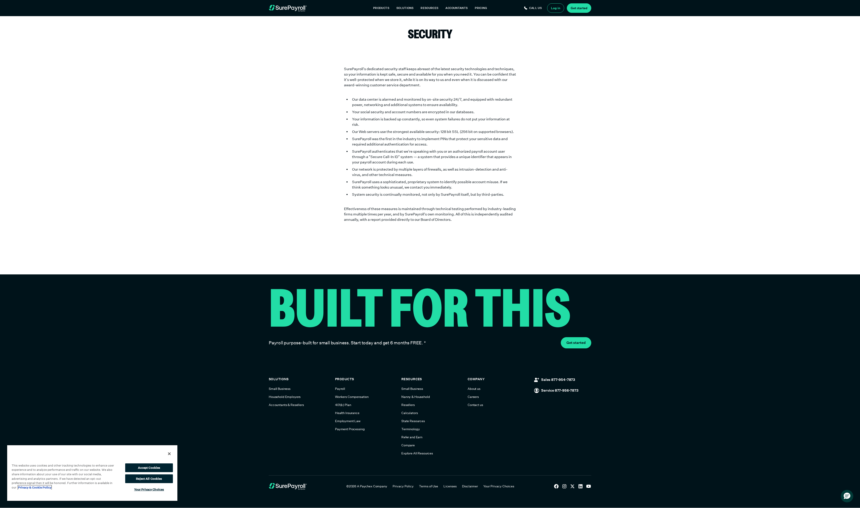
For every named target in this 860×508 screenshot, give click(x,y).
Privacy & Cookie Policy (34, 487)
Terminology (410, 429)
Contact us (475, 405)
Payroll (340, 389)
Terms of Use (428, 486)
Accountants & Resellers (286, 405)
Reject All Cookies (149, 479)
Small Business (279, 389)
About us (474, 389)
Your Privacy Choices (498, 486)
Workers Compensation (352, 397)
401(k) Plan (343, 405)
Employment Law (348, 421)
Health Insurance (347, 413)
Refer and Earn (411, 437)
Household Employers (285, 397)
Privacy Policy (403, 486)
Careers (473, 397)
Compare (408, 445)
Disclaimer (470, 486)
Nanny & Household (415, 397)
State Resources (413, 421)
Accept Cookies (149, 468)
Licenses (450, 486)
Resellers (408, 405)
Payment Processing (350, 429)
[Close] (169, 454)
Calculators (409, 413)
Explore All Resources (417, 453)
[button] (381, 8)
